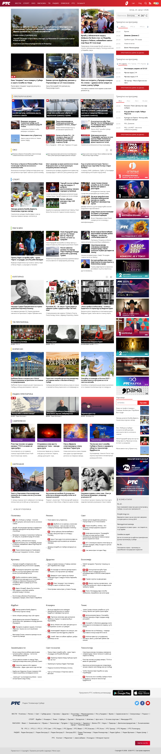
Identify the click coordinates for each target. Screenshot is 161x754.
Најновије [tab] (120, 397)
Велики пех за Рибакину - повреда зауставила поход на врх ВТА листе (96, 632)
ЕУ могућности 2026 (80, 715)
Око (14, 150)
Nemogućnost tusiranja (125, 524)
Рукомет (71, 719)
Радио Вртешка (128, 732)
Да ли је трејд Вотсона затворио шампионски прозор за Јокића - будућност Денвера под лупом (100, 200)
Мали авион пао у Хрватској (31, 135)
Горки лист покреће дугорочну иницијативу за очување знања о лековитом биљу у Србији (62, 380)
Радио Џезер (141, 732)
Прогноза (121, 15)
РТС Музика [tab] (141, 64)
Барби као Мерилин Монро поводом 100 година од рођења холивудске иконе (27, 672)
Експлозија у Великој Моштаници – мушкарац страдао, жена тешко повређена (27, 597)
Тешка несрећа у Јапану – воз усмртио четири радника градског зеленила (94, 527)
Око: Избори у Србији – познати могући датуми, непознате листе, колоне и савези (27, 113)
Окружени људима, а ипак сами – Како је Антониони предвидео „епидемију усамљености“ (96, 495)
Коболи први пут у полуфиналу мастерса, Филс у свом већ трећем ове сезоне (96, 638)
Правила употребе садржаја (40, 751)
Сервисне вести (122, 714)
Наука (104, 723)
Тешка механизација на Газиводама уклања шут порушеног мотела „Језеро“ (66, 123)
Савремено (19, 421)
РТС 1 (27, 729)
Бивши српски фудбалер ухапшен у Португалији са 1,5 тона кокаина (61, 81)
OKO (33, 3)
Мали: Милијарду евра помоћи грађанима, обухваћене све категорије (96, 592)
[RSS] (150, 3)
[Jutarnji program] (132, 170)
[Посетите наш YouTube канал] (148, 703)
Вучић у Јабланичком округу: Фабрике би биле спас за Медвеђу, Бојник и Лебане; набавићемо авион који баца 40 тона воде (96, 39)
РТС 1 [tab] (123, 27)
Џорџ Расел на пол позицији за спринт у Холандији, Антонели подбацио (102, 213)
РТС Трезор (110, 729)
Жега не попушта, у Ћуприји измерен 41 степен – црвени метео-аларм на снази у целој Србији (97, 82)
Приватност (15, 751)
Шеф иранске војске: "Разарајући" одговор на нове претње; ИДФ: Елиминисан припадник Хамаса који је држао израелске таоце (102, 138)
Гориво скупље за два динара (95, 579)
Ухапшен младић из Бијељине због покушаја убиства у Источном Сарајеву (26, 565)
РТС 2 (33, 729)
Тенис (84, 605)
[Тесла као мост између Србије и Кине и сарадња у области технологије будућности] (102, 433)
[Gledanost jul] (132, 228)
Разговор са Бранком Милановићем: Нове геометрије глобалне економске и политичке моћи (26, 166)
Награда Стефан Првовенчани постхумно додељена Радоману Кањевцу (26, 307)
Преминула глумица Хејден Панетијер (61, 664)
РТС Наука (57, 729)
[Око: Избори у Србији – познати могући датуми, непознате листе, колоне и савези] (28, 108)
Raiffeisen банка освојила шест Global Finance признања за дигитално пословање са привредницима (27, 380)
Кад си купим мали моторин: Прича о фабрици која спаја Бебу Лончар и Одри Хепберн (96, 166)
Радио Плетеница (84, 732)
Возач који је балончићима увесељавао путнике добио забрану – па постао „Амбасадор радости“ (102, 234)
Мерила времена (87, 714)
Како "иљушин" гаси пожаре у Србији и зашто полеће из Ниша (27, 81)
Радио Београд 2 (42, 732)
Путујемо (64, 723)
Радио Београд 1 (27, 732)
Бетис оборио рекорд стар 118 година (67, 201)
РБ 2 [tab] (128, 101)
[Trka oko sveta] (132, 150)
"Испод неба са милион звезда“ (23, 413)
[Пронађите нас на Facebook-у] (142, 703)
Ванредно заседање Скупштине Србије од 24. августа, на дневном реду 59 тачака (31, 123)
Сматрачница (135, 714)
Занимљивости (18, 648)
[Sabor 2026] (132, 249)
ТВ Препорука (20, 322)
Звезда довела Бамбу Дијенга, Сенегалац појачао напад (24, 210)
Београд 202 (71, 732)
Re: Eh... (120, 544)
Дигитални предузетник (127, 723)
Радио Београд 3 (57, 732)
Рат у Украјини (101, 714)
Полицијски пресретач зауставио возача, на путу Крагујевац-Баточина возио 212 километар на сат (26, 571)
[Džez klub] (132, 268)
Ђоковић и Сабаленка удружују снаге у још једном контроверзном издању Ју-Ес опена (97, 625)
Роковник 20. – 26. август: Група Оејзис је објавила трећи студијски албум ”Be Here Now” (61, 308)
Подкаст (145, 714)
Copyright (24, 751)
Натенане (18, 464)
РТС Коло (100, 729)
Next (148, 26)
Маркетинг (68, 738)
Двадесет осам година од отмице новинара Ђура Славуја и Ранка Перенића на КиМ (62, 577)
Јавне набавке (79, 738)
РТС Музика (121, 729)
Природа (112, 723)
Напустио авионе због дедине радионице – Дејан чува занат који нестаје (27, 666)
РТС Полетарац (134, 729)
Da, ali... (119, 504)
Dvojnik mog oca (123, 514)
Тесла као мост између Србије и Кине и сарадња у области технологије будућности (101, 447)
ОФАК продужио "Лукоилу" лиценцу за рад (96, 565)
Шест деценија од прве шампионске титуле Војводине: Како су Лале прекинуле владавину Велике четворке (62, 166)
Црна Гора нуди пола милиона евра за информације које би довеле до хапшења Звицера (62, 541)
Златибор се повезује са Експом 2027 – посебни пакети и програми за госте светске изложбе (96, 380)
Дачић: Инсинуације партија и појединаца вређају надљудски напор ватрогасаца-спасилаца (27, 529)
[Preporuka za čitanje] (132, 366)
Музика (45, 723)
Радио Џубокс (115, 732)
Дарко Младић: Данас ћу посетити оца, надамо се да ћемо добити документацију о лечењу (26, 590)
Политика (15, 515)
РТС (73, 3)
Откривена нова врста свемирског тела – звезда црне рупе (48, 446)
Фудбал (14, 605)
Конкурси (90, 738)
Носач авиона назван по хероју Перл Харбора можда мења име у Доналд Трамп (69, 252)
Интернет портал (102, 738)
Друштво (50, 559)
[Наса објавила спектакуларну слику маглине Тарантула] (76, 433)
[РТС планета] (127, 3)
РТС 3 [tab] (142, 27)
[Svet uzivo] (132, 189)
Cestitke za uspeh (123, 534)
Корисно (17, 349)
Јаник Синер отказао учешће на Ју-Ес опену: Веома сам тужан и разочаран (100, 186)
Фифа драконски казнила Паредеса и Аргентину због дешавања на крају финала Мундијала (27, 621)
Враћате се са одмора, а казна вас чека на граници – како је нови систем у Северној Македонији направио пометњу (62, 526)
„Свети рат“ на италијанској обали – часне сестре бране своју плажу (27, 678)
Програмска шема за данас (132, 53)
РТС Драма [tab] (123, 64)
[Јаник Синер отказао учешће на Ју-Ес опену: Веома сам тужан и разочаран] (85, 186)
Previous (117, 26)
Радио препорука (22, 394)
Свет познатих (53, 648)
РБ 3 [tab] (136, 101)
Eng (140, 3)
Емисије (65, 3)
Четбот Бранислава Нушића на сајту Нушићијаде (95, 672)
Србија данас (46, 714)
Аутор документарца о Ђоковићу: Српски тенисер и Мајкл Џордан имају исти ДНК (96, 617)
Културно (18, 276)
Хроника (15, 559)
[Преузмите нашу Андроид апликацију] (122, 693)
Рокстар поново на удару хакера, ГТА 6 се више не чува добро (22, 446)
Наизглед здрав (84, 725)
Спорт (26, 3)
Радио (56, 3)
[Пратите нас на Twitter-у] (137, 703)
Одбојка (62, 719)
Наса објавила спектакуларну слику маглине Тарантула (73, 446)
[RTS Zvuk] (132, 288)
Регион (49, 515)
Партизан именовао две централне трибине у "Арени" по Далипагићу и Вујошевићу (61, 619)
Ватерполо (80, 719)
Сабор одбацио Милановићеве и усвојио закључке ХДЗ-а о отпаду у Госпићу (60, 533)
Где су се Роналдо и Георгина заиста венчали (60, 672)
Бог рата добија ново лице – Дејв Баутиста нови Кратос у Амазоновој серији (102, 262)
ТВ (49, 3)
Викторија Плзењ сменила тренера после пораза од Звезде (27, 635)
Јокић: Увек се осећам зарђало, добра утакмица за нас (62, 637)
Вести (18, 3)
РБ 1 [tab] (120, 101)
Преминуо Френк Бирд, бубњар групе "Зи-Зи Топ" (62, 659)
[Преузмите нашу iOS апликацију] (141, 693)
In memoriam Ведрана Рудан (94, 341)
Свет (83, 515)
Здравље (86, 723)
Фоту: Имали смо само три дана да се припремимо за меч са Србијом (62, 626)
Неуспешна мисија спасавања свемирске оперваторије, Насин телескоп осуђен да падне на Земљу (102, 248)
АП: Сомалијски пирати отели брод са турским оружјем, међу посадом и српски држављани (97, 544)
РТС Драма (68, 729)
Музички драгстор (88, 413)
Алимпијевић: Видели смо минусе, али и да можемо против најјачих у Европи (62, 632)
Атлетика (90, 719)
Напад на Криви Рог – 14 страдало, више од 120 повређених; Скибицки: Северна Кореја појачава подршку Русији (65, 138)
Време (111, 714)
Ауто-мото (99, 719)
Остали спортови (112, 719)
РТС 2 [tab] (132, 27)
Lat (133, 3)
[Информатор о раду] (132, 486)
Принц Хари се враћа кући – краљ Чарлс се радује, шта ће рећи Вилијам (27, 258)
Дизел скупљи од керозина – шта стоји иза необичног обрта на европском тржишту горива (61, 113)
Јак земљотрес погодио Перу (95, 550)
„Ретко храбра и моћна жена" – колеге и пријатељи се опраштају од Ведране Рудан (97, 307)
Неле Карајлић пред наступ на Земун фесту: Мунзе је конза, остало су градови (69, 236)
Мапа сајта (143, 743)
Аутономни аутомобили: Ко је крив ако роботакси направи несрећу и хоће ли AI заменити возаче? (61, 495)
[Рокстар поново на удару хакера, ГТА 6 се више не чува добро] (23, 433)
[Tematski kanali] (132, 386)
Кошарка (50, 605)
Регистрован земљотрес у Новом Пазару (62, 589)
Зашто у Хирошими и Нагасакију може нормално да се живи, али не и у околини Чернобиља (26, 495)
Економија (86, 559)
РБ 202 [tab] (144, 101)
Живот (24, 723)
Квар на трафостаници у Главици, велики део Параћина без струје (62, 565)
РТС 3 (40, 729)
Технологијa (87, 648)
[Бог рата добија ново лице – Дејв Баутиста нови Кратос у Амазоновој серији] (85, 263)
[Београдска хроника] (132, 209)
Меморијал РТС (126, 719)
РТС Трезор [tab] (132, 64)
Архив (80, 734)
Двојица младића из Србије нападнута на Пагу (62, 548)
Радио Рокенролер (100, 732)
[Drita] (132, 347)
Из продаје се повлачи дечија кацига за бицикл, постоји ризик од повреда (62, 571)
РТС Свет (47, 729)
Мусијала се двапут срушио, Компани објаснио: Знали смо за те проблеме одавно (27, 629)
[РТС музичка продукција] (132, 466)
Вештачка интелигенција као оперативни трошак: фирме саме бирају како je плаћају (97, 666)
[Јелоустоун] (132, 308)
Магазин (41, 3)
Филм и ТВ (96, 723)
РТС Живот (78, 729)
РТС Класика (89, 729)
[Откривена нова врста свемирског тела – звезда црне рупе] (49, 433)
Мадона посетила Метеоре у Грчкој (60, 668)
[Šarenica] (132, 327)
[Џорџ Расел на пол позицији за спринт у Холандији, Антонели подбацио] (85, 215)
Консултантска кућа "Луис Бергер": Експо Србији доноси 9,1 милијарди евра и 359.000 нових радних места (102, 123)
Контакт (59, 738)
